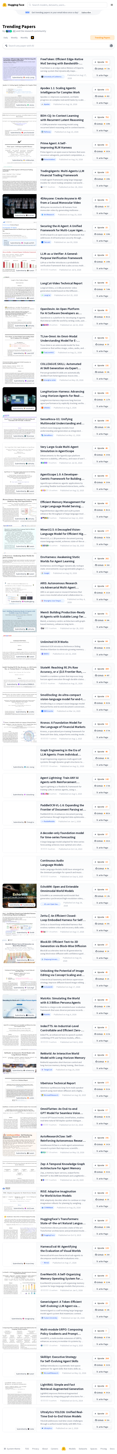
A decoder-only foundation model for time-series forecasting (62, 835)
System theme (13, 1448)
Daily (6, 37)
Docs (112, 1448)
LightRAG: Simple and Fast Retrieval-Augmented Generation (61, 1387)
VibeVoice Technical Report (58, 1083)
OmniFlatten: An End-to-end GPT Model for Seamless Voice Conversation (60, 1111)
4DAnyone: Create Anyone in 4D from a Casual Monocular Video (60, 200)
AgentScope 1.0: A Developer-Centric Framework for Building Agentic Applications (60, 476)
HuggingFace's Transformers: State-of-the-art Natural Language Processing (63, 1221)
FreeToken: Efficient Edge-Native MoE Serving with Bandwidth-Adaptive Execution (61, 61)
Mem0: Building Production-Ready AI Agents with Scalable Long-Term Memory (63, 614)
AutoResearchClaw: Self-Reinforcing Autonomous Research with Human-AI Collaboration (63, 1138)
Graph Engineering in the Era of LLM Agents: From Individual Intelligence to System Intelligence (63, 752)
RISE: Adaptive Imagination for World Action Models (58, 1193)
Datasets (83, 1448)
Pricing (104, 1448)
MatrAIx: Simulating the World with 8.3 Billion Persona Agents (60, 1000)
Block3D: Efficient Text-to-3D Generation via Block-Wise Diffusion (63, 944)
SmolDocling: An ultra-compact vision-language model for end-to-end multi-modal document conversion (62, 697)
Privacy (35, 1448)
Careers (54, 1448)
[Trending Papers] (32, 37)
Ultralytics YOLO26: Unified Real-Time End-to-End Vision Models (61, 1414)
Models (72, 1448)
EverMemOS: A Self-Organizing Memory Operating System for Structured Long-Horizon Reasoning (60, 1276)
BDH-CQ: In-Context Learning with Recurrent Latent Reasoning (62, 118)
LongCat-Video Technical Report (61, 283)
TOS (27, 1448)
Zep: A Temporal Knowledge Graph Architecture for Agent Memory (62, 1166)
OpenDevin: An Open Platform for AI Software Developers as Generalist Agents (59, 311)
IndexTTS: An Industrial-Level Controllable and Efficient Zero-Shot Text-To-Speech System (60, 1028)
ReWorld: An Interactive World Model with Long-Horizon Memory (62, 1055)
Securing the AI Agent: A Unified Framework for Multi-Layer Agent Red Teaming (62, 228)
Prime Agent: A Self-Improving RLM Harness (56, 145)
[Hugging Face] (64, 1449)
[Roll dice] (111, 45)
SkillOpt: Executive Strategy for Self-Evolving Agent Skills (59, 1359)
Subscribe (86, 12)
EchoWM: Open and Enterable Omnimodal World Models (59, 889)
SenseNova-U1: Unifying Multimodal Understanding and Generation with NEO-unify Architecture (60, 421)
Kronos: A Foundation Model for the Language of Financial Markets (62, 725)
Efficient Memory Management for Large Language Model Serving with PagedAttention (62, 504)
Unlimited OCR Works (54, 642)
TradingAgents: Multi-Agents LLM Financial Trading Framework (62, 173)
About (45, 1448)
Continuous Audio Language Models (52, 863)
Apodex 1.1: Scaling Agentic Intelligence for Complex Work (60, 90)
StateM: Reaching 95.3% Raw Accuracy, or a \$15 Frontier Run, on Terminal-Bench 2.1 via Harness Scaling (63, 669)
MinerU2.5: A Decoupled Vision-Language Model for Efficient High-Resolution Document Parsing (63, 532)
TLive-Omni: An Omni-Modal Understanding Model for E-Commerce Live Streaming (58, 338)
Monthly (24, 37)
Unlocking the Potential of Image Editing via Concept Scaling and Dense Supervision (62, 973)
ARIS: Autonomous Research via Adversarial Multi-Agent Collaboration (58, 585)
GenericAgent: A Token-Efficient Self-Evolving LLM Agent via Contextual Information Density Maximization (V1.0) (61, 1304)
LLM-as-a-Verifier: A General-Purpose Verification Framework (61, 256)
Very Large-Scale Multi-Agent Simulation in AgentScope (59, 449)
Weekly (14, 37)
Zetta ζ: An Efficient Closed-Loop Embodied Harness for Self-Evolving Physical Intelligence (62, 918)
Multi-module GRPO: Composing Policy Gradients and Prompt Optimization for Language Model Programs (62, 1331)
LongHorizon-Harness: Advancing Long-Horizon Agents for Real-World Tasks (62, 393)
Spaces (93, 1448)
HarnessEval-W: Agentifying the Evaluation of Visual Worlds (60, 1249)
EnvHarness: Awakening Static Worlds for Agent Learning (60, 559)
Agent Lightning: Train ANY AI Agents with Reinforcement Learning (59, 780)
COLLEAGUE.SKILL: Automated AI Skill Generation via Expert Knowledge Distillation (60, 366)
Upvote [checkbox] (103, 62)
